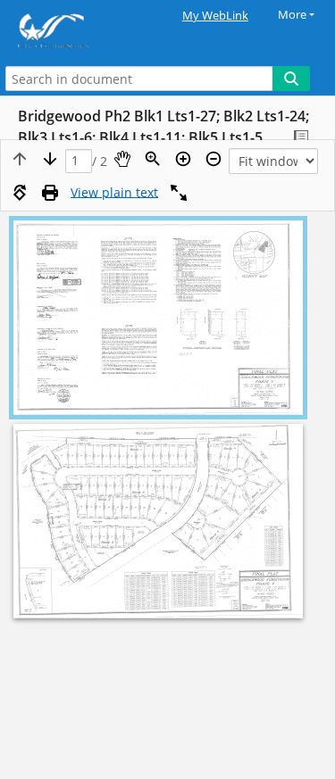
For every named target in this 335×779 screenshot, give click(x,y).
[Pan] (122, 159)
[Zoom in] (183, 159)
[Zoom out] (213, 159)
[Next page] (50, 159)
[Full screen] (178, 193)
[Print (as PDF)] (50, 193)
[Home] (76, 31)
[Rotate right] (19, 193)
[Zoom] (153, 159)
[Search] (291, 78)
